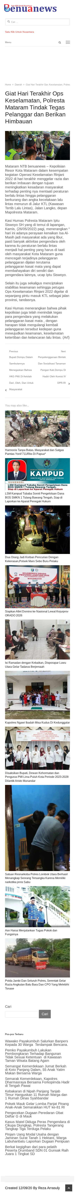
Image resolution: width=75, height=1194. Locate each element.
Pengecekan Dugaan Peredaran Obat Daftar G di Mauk (34, 1114)
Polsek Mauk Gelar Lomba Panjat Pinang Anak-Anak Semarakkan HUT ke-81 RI (37, 1105)
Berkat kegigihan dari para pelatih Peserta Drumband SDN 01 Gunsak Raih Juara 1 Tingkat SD (37, 1150)
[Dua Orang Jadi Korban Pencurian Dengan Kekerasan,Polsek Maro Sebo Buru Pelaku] (37, 529)
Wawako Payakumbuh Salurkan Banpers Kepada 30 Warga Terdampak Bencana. (37, 1043)
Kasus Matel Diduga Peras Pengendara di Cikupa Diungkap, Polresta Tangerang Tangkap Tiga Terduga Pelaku (37, 1125)
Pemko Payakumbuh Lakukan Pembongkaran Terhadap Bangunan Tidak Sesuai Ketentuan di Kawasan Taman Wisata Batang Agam (33, 1055)
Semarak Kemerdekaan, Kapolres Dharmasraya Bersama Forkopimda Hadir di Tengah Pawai (37, 1082)
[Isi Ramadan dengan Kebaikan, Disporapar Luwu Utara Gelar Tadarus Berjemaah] (37, 640)
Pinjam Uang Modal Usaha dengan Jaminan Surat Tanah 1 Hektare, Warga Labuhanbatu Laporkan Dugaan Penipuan (37, 1137)
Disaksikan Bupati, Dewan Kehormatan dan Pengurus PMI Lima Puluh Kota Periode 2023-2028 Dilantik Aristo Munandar (37, 777)
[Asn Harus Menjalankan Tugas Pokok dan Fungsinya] (37, 906)
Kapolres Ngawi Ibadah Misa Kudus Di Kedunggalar (37, 722)
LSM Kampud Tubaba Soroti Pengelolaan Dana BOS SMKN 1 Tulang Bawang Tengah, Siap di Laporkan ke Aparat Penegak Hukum (34, 497)
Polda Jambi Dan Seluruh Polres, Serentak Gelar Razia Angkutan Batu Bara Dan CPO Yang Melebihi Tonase (37, 984)
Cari (8, 1006)
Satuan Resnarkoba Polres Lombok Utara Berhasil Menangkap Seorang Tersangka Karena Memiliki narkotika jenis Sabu (36, 878)
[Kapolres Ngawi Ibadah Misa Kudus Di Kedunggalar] (37, 695)
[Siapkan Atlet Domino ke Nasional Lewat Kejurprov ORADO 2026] (37, 586)
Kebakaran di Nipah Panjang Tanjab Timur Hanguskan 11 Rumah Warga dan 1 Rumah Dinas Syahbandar (36, 1094)
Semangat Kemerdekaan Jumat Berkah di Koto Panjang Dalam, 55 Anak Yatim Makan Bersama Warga (35, 1069)
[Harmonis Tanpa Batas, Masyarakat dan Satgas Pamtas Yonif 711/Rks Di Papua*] (37, 428)
